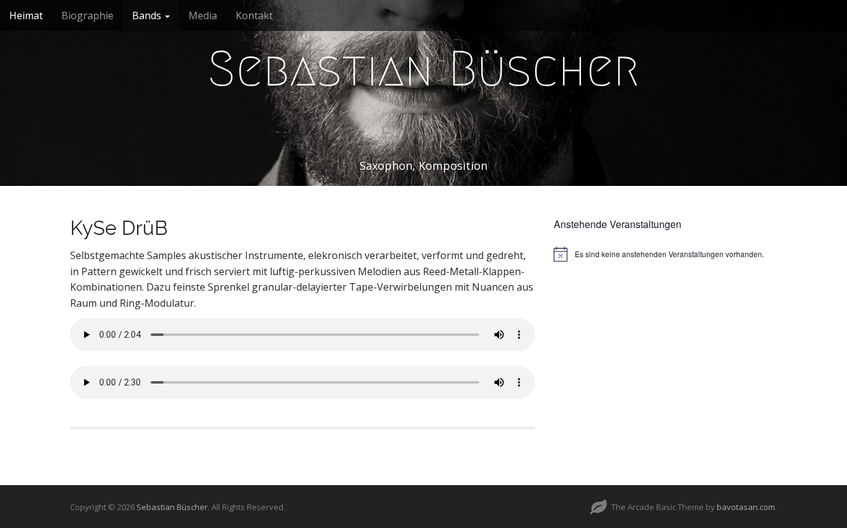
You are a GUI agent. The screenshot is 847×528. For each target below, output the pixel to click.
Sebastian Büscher (423, 68)
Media (202, 15)
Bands (148, 15)
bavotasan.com (746, 507)
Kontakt (254, 15)
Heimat (26, 15)
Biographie (87, 15)
